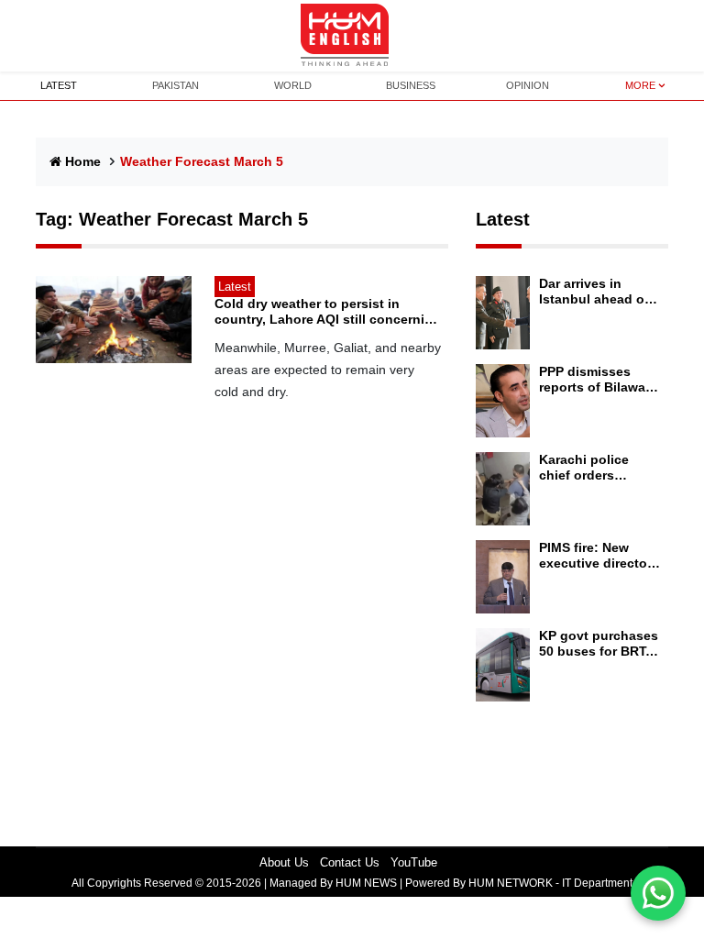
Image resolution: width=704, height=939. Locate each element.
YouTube (413, 862)
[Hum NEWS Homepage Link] (352, 36)
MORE (640, 85)
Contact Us (350, 862)
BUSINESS (410, 85)
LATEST (58, 85)
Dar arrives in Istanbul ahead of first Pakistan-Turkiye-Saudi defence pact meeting (594, 291)
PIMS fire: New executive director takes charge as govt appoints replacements (595, 555)
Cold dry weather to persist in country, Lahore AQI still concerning (327, 311)
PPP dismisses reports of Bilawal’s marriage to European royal (599, 379)
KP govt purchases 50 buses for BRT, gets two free (598, 643)
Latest (503, 219)
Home (82, 161)
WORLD (293, 85)
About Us (284, 862)
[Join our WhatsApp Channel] (658, 893)
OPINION (527, 85)
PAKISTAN (175, 85)
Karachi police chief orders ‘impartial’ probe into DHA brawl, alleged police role (596, 467)
